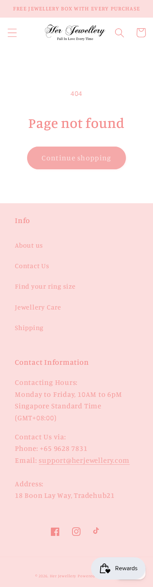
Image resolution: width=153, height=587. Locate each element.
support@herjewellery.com (84, 460)
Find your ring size (45, 286)
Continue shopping (76, 157)
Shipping (29, 327)
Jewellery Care (38, 307)
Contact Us (32, 265)
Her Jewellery (63, 575)
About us (29, 245)
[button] (12, 32)
